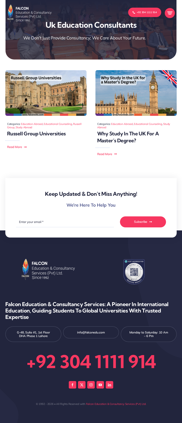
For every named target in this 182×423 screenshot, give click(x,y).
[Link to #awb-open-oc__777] (170, 13)
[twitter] (81, 385)
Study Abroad (24, 127)
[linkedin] (109, 385)
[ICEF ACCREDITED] (134, 260)
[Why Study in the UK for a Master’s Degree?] (136, 72)
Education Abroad (32, 124)
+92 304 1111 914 (91, 362)
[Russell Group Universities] (46, 72)
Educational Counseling (58, 124)
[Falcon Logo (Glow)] (29, 6)
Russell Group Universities (36, 133)
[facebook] (72, 385)
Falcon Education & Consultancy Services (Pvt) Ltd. (116, 404)
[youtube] (100, 385)
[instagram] (91, 385)
